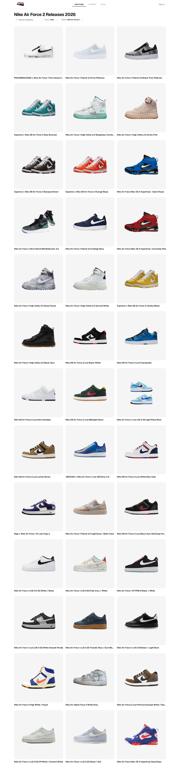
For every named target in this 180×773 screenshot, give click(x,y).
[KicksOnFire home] (20, 4)
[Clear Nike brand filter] (56, 19)
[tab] (79, 4)
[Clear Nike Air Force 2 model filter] (82, 19)
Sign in (162, 4)
